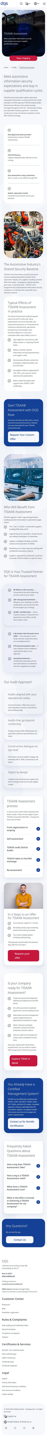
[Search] (21, 3)
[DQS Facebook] (15, 1428)
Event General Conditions (11, 1390)
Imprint (4, 1379)
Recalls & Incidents (9, 1329)
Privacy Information (9, 1382)
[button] (28, 3)
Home (6, 67)
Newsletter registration (10, 1312)
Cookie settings (7, 1394)
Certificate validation (9, 1366)
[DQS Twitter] (6, 1428)
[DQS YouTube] (33, 1428)
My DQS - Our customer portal (13, 1350)
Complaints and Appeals (11, 1333)
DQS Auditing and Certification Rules (15, 1325)
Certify (13, 67)
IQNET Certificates (8, 1358)
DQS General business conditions (14, 1386)
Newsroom (6, 1305)
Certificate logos (8, 1362)
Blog (3, 1308)
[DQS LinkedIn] (24, 1428)
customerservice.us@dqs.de (12, 1284)
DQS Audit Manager (9, 1354)
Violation (5, 1337)
